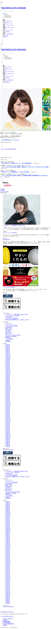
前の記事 (2, 189)
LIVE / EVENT (8, 15)
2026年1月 (7, 354)
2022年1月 (7, 417)
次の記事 (2, 190)
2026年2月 (7, 352)
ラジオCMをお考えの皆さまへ (7, 616)
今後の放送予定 (6, 239)
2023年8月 (7, 392)
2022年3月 (7, 414)
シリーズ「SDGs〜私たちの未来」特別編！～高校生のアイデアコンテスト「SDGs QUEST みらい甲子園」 (25, 166)
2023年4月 (7, 397)
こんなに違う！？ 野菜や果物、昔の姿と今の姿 (14, 225)
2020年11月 (7, 435)
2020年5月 (7, 443)
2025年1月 (7, 369)
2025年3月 (7, 367)
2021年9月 (7, 422)
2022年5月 (7, 412)
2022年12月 (7, 402)
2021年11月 (7, 420)
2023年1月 (7, 401)
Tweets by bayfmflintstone (8, 449)
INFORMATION (8, 17)
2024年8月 (7, 376)
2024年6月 (7, 379)
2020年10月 (7, 437)
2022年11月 (7, 404)
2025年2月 (7, 368)
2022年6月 (7, 410)
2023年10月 (7, 389)
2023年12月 (7, 387)
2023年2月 (7, 400)
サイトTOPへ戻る (4, 191)
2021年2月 (7, 431)
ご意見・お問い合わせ (8, 618)
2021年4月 (7, 429)
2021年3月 (7, 430)
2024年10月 (7, 373)
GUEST (6, 14)
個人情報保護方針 (7, 622)
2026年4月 (7, 350)
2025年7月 (7, 362)
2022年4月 (7, 413)
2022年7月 (7, 409)
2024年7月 (7, 377)
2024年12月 (7, 371)
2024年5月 (7, 380)
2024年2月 (7, 384)
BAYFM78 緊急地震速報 (8, 623)
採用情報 (5, 625)
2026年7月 (7, 346)
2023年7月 (7, 393)
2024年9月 (7, 375)
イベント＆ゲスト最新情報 (9, 287)
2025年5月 (7, 364)
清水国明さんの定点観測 (10, 336)
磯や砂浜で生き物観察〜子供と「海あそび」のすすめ (17, 319)
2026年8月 (7, 344)
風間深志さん (8, 337)
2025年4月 (7, 365)
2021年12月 (7, 418)
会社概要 (5, 619)
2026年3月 (7, 351)
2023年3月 (7, 398)
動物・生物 (7, 333)
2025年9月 (7, 359)
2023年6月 (7, 394)
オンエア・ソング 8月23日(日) (10, 232)
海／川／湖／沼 (8, 332)
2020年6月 (7, 442)
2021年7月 (7, 425)
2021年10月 (7, 421)
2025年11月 (7, 356)
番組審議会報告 (6, 621)
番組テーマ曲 (8, 328)
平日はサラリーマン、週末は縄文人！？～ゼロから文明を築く (15, 171)
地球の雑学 (7, 331)
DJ (5, 13)
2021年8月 (7, 423)
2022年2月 (7, 416)
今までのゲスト (8, 329)
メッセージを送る (4, 148)
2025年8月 (7, 360)
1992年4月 (7, 446)
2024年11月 (7, 372)
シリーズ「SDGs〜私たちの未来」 (13, 335)
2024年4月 (7, 381)
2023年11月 (7, 388)
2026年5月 (7, 348)
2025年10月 (7, 358)
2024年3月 (7, 383)
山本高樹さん (8, 341)
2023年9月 (7, 391)
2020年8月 (7, 439)
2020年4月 (7, 445)
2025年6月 (7, 363)
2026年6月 (7, 347)
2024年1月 (7, 385)
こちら (17, 139)
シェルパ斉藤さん (9, 338)
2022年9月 (7, 406)
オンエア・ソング (9, 324)
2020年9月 (7, 438)
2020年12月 (7, 434)
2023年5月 (7, 396)
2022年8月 (7, 408)
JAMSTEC (7, 340)
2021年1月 (7, 433)
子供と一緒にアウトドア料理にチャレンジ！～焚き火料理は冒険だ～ (16, 163)
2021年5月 (7, 427)
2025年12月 (7, 355)
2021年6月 (7, 426)
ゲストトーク (8, 323)
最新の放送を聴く (13, 148)
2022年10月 (7, 405)
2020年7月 (7, 441)
